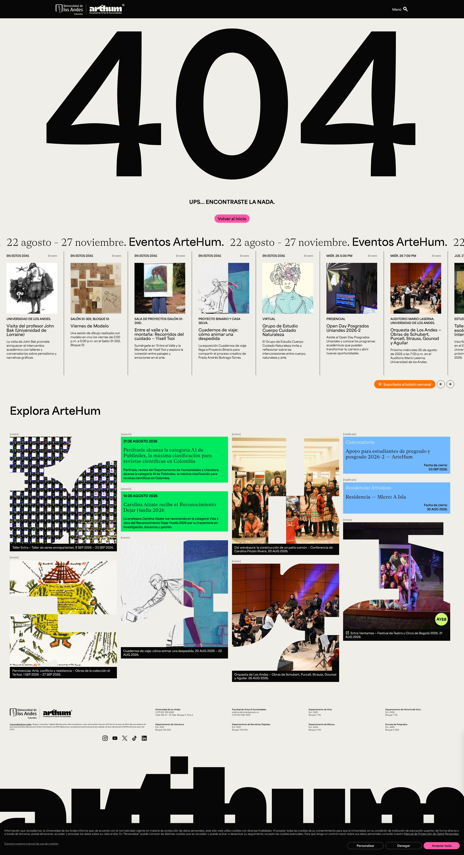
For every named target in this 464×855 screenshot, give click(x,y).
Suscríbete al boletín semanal (407, 384)
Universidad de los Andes (21, 724)
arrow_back (441, 384)
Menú (396, 9)
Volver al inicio (232, 218)
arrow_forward (450, 384)
